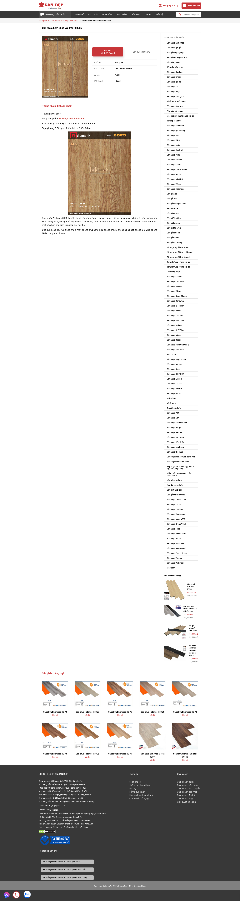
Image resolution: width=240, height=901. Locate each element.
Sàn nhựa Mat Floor (175, 320)
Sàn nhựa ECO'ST (174, 384)
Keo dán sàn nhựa (175, 485)
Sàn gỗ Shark (172, 208)
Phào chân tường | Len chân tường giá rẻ (179, 474)
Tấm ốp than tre (174, 121)
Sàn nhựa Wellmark (175, 563)
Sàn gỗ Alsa (172, 194)
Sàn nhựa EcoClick (175, 150)
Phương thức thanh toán (141, 795)
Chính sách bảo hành (187, 785)
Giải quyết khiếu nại (186, 802)
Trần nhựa (171, 398)
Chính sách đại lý (185, 782)
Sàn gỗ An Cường (174, 242)
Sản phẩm (107, 14)
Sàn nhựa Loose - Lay (176, 499)
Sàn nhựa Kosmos (175, 315)
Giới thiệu (93, 14)
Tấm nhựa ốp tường (175, 67)
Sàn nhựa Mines (174, 335)
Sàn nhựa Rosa (173, 369)
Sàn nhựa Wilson (174, 291)
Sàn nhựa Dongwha (175, 301)
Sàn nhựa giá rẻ (174, 393)
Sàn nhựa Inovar (174, 311)
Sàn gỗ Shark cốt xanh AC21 (193, 628)
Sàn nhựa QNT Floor (176, 330)
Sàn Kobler (171, 354)
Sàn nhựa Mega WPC (176, 519)
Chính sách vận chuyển (188, 788)
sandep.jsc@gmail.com (55, 805)
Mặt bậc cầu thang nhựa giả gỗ (180, 116)
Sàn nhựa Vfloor (174, 184)
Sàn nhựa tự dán (174, 77)
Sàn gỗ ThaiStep (174, 218)
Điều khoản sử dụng (139, 798)
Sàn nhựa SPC (173, 87)
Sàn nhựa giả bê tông (176, 130)
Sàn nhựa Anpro (174, 174)
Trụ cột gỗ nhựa (174, 408)
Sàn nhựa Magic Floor (176, 359)
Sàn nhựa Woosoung (176, 514)
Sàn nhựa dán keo (174, 72)
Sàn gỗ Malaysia (174, 228)
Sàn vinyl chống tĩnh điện (178, 462)
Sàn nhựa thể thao (175, 452)
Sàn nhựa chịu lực (174, 106)
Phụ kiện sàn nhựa (175, 111)
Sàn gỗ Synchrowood (176, 495)
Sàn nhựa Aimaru (174, 364)
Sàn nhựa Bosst (174, 340)
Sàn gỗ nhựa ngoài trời (177, 57)
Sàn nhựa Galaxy (174, 160)
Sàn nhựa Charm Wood (177, 169)
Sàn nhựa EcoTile (174, 379)
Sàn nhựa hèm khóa (175, 43)
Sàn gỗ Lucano (173, 223)
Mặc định (171, 568)
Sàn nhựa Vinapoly (175, 558)
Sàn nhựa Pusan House (177, 553)
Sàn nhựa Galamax (175, 276)
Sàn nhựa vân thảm (175, 126)
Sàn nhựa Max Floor (175, 350)
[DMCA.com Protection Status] (47, 832)
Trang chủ (78, 14)
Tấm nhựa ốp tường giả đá (178, 267)
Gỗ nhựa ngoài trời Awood (178, 257)
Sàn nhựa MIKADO (175, 179)
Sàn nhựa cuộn (173, 145)
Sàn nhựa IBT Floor (175, 306)
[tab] (67, 862)
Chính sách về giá (185, 798)
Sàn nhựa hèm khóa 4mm (71, 118)
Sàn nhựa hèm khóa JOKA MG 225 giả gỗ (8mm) (193, 650)
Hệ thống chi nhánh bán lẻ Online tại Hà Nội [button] (61, 862)
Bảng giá (136, 14)
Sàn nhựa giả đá (174, 82)
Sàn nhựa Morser (174, 286)
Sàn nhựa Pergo (174, 427)
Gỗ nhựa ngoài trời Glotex (178, 247)
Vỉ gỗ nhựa (171, 403)
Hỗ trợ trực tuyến (137, 792)
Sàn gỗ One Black (174, 490)
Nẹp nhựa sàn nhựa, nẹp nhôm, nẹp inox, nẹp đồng (180, 467)
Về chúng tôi (135, 782)
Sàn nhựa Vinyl (173, 91)
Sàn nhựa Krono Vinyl (176, 524)
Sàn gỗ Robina (173, 238)
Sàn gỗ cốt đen (173, 233)
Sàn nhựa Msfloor (174, 325)
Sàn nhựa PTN (173, 413)
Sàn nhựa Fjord (173, 529)
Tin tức (148, 14)
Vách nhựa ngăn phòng (177, 101)
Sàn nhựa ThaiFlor (175, 509)
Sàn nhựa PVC (173, 135)
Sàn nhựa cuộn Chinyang (178, 345)
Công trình (122, 14)
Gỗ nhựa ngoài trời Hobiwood (179, 252)
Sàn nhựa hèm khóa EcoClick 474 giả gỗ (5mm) (190, 608)
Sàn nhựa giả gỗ (174, 48)
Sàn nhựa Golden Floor (177, 423)
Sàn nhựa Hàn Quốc (175, 442)
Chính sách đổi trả (186, 795)
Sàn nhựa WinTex (174, 388)
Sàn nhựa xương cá (175, 96)
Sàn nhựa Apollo (174, 538)
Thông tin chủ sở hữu (139, 785)
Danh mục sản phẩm (55, 14)
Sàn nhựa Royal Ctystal (177, 296)
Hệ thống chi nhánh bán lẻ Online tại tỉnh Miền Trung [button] (65, 877)
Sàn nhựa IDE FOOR (175, 374)
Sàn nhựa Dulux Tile (175, 543)
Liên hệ (159, 14)
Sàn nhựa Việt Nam (175, 437)
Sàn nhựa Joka (173, 155)
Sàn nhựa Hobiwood (175, 189)
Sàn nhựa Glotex (174, 164)
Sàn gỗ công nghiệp (175, 52)
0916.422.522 (53, 810)
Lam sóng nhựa (173, 272)
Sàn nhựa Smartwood (176, 548)
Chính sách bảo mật (187, 792)
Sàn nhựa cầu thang (175, 447)
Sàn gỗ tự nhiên (174, 62)
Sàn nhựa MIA (173, 418)
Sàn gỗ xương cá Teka (176, 203)
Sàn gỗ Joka (172, 199)
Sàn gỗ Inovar (173, 213)
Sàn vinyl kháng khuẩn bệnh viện (181, 457)
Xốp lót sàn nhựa (174, 480)
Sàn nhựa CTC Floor (175, 281)
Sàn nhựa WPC (173, 140)
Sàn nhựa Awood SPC (176, 534)
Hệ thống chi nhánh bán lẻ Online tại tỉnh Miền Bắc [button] (64, 870)
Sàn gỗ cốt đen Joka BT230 (191, 586)
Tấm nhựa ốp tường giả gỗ (178, 262)
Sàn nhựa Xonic (174, 504)
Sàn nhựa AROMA (174, 432)
